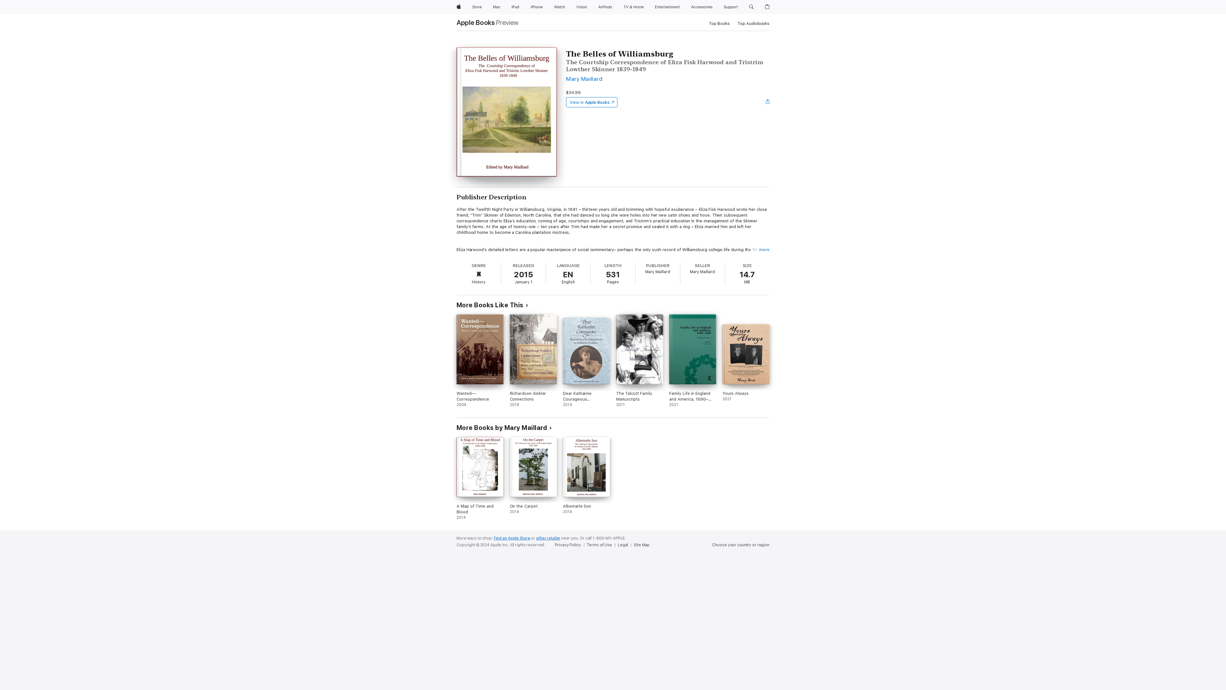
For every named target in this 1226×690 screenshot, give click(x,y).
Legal (623, 545)
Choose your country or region (740, 545)
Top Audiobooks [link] (753, 23)
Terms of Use (599, 545)
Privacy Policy (568, 545)
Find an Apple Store (512, 538)
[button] (751, 7)
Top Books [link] (719, 23)
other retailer (548, 538)
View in (589, 102)
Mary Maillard (584, 78)
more (764, 249)
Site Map (642, 545)
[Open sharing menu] (768, 102)
